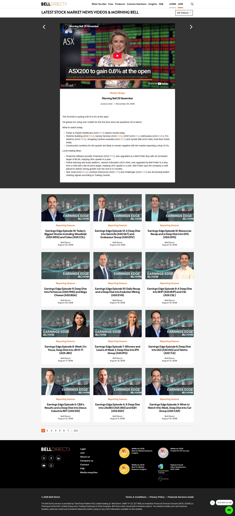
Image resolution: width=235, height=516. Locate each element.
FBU (91, 136)
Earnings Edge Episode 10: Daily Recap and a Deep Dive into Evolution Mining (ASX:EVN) (117, 292)
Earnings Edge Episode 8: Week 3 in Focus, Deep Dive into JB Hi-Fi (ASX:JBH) (65, 350)
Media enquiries (89, 472)
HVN (119, 136)
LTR (117, 172)
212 (76, 430)
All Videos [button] (183, 12)
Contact (84, 464)
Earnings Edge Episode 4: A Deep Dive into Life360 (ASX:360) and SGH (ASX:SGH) (117, 408)
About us (85, 456)
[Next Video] (44, 26)
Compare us (86, 460)
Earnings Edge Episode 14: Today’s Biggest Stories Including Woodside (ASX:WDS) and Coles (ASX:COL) (65, 234)
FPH (101, 133)
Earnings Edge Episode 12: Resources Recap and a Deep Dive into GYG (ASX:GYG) (169, 234)
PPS (111, 156)
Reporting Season (65, 225)
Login (83, 448)
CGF (144, 172)
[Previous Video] (191, 26)
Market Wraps (117, 93)
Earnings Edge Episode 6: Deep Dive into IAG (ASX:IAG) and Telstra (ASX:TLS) (169, 350)
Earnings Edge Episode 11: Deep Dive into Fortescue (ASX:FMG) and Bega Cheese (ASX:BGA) (65, 292)
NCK (84, 172)
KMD (160, 136)
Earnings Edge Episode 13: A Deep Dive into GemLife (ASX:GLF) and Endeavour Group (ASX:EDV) (117, 234)
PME (83, 139)
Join (82, 452)
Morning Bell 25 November (117, 98)
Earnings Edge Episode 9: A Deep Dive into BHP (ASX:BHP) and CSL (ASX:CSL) (169, 292)
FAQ (82, 468)
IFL (137, 136)
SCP (122, 139)
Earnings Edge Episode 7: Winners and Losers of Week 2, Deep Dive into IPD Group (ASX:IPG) (117, 350)
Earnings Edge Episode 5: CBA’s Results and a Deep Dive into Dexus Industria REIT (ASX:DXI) (65, 408)
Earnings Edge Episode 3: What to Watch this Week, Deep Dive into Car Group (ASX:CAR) (169, 408)
